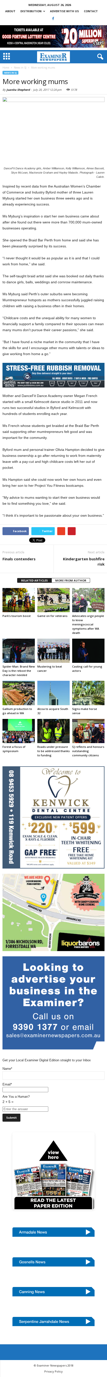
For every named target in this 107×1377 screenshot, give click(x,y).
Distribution (31, 11)
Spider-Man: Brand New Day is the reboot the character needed (18, 671)
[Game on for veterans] (53, 600)
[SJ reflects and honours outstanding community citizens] (88, 731)
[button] (99, 56)
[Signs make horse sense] (88, 693)
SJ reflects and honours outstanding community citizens (88, 751)
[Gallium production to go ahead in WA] (18, 693)
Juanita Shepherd (18, 90)
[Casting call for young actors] (88, 651)
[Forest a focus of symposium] (18, 731)
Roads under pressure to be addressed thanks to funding (53, 751)
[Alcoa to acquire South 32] (53, 693)
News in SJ (10, 72)
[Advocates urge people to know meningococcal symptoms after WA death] (88, 600)
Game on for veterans (52, 616)
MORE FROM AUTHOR (70, 580)
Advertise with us (64, 11)
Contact (91, 11)
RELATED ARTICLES (34, 580)
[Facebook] (53, 18)
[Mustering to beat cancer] (53, 651)
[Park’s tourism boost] (18, 600)
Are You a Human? (16, 1099)
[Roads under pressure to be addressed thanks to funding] (53, 731)
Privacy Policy (53, 1371)
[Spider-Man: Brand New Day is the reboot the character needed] (18, 651)
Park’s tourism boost (16, 616)
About (10, 11)
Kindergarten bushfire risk (84, 561)
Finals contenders (19, 558)
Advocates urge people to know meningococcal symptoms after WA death (88, 624)
